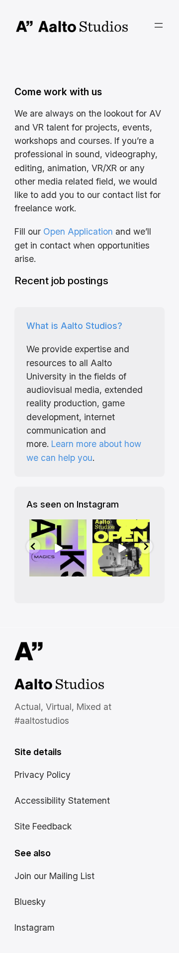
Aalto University (24, 27)
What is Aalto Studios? (74, 325)
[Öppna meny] (159, 25)
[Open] (58, 547)
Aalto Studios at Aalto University (48, 685)
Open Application (78, 231)
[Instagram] (81, 570)
